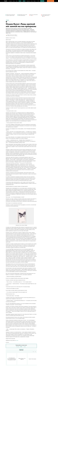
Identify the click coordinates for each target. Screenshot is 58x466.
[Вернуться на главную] (5, 1)
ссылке (17, 340)
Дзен (25, 346)
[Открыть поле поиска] (38, 1)
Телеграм (18, 346)
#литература (7, 342)
